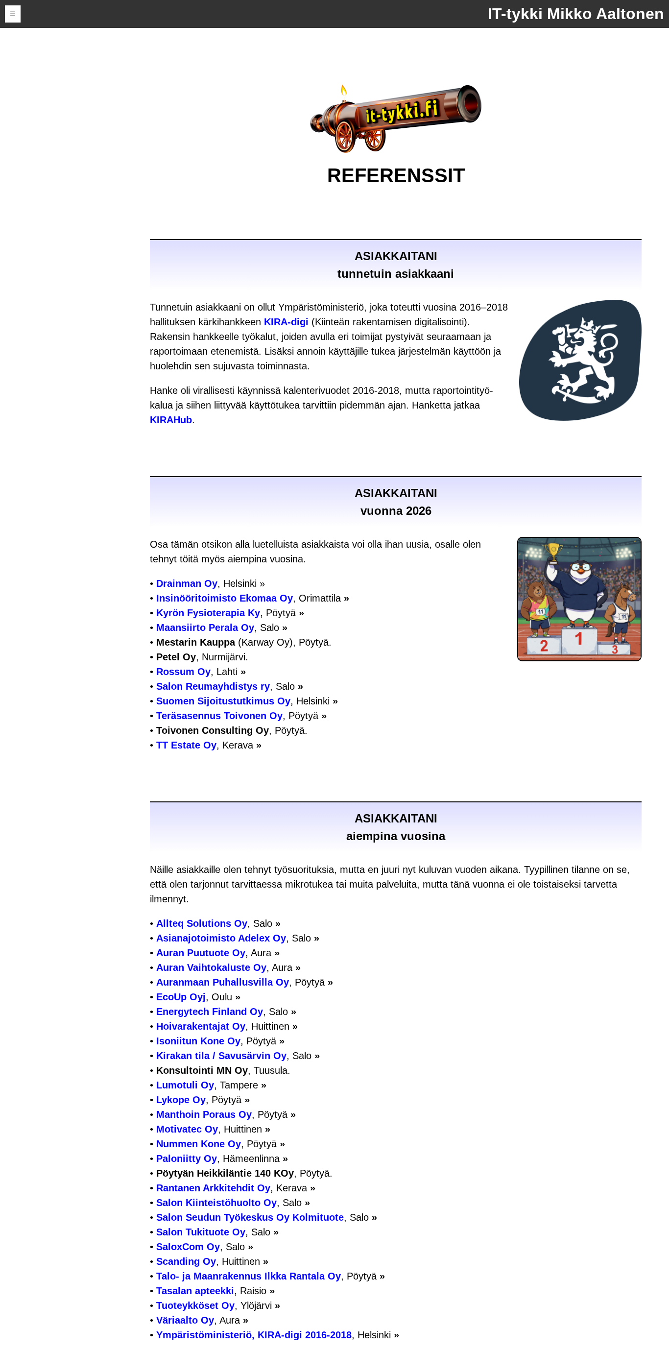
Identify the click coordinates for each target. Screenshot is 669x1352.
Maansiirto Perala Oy (205, 627)
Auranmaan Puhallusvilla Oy (222, 982)
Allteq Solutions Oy (201, 923)
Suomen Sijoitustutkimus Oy (223, 701)
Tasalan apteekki (195, 1290)
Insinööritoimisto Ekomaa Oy (224, 598)
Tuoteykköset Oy (195, 1305)
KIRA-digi (286, 321)
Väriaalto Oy (185, 1320)
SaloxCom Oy (188, 1246)
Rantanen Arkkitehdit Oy (213, 1188)
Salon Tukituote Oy (200, 1232)
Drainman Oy (186, 583)
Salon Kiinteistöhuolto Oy (216, 1202)
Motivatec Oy (187, 1129)
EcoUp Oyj (181, 996)
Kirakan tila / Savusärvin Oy (221, 1055)
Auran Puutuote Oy (200, 952)
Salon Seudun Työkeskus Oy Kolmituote (250, 1217)
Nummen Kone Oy (198, 1143)
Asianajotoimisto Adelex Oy (221, 938)
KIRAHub (171, 419)
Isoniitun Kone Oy (198, 1041)
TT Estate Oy (186, 745)
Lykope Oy (181, 1099)
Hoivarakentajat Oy (200, 1026)
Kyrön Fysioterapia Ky (208, 612)
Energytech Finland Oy (209, 1011)
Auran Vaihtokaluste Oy (211, 967)
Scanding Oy (186, 1261)
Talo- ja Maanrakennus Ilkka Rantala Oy (248, 1276)
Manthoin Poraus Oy (204, 1114)
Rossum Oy (183, 671)
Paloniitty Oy (186, 1158)
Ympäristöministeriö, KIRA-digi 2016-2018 (254, 1334)
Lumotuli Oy (185, 1085)
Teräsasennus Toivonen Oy (219, 715)
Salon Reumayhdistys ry (213, 686)
